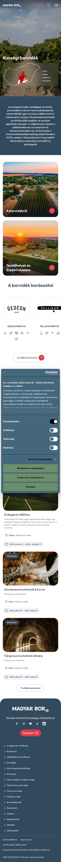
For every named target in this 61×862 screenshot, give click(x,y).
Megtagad (30, 487)
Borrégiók (11, 762)
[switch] (54, 430)
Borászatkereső (14, 802)
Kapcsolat (28, 733)
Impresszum (26, 839)
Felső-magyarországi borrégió (21, 779)
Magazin (10, 813)
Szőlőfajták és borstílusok (18, 757)
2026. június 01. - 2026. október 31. (25, 544)
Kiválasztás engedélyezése (30, 477)
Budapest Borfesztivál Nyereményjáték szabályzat (26, 850)
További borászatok (27, 357)
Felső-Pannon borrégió (17, 785)
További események (30, 688)
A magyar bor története (17, 745)
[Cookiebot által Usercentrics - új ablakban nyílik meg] (45, 373)
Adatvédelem (13, 830)
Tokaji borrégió (14, 796)
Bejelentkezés (13, 819)
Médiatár (11, 825)
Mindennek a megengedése (30, 468)
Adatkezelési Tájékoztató (14, 844)
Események (12, 808)
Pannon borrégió (14, 791)
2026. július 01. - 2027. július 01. (23, 610)
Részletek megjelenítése (40, 459)
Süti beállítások (10, 839)
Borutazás (11, 774)
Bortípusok (12, 751)
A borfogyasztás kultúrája (18, 768)
